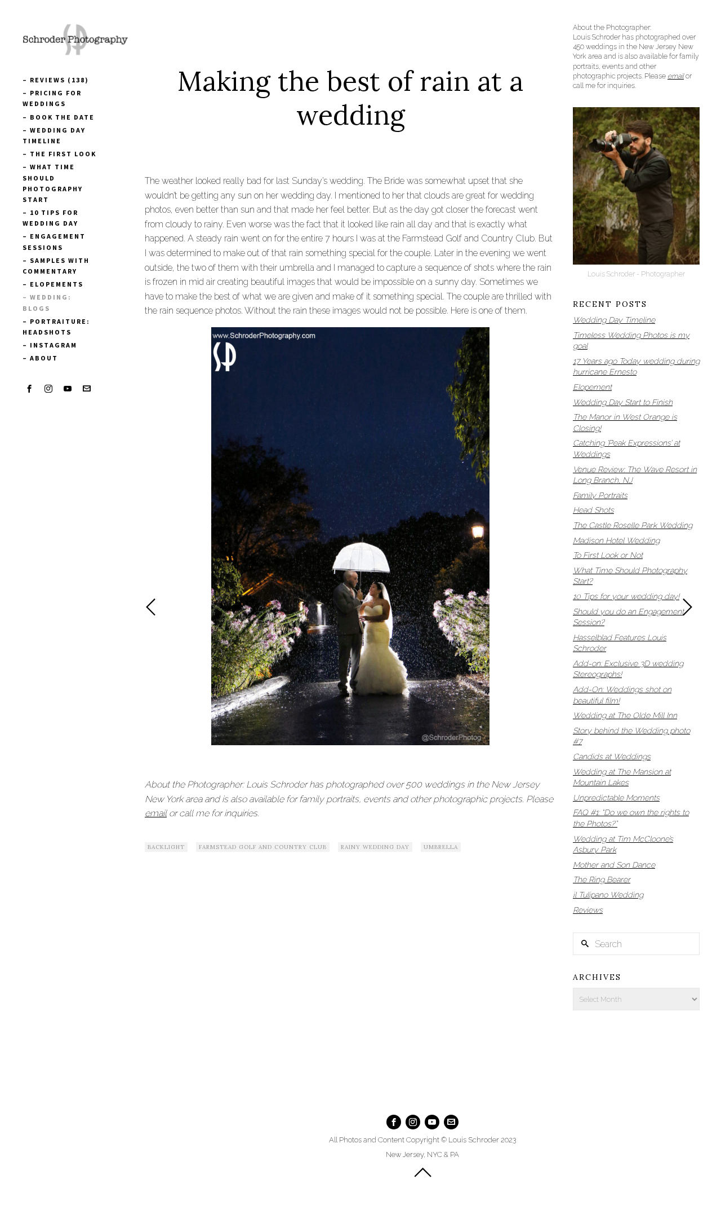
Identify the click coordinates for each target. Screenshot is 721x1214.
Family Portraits (600, 495)
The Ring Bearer (601, 879)
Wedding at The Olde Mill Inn (625, 715)
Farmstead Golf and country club (263, 847)
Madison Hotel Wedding (616, 540)
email (156, 813)
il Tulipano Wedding (608, 894)
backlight (166, 847)
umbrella (441, 847)
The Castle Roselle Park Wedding (632, 525)
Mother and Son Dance (614, 864)
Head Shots (593, 509)
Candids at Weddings (612, 756)
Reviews (588, 909)
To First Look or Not (608, 555)
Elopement (592, 387)
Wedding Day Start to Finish (623, 402)
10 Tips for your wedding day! (626, 596)
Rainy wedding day (375, 847)
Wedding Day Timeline (614, 319)
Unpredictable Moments (616, 797)
